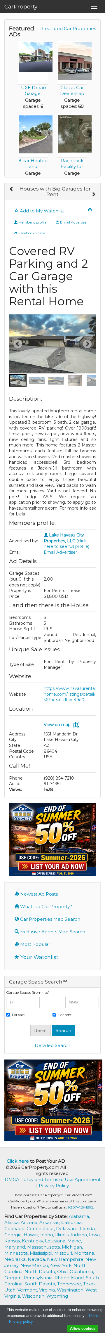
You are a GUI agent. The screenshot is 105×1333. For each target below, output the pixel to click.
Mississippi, (42, 1253)
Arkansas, (50, 1222)
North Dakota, (40, 1271)
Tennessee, (70, 1284)
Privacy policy (21, 1321)
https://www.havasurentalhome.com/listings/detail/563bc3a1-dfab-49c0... (70, 694)
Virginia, (48, 1290)
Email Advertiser (73, 222)
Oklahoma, (82, 1271)
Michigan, (72, 1247)
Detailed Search (52, 1045)
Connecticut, (41, 1228)
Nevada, (37, 1259)
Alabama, (79, 1216)
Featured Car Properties (69, 28)
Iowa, (95, 1234)
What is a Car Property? (45, 906)
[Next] (93, 195)
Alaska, (12, 1222)
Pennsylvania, (39, 1277)
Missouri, (64, 1253)
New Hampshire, (66, 1259)
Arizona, (30, 1222)
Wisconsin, (34, 1296)
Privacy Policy (54, 1185)
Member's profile (32, 222)
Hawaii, (32, 1234)
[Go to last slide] (17, 344)
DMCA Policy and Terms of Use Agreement (53, 1179)
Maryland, (15, 1247)
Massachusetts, (44, 1247)
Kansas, (13, 1241)
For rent (65, 1014)
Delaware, (68, 1228)
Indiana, (80, 1234)
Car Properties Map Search (49, 919)
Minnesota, (17, 1253)
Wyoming (57, 1296)
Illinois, (63, 1234)
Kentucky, (33, 1241)
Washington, (71, 1290)
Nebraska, (16, 1259)
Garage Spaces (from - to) (27, 992)
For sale (18, 1014)
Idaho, (47, 1234)
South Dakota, (40, 1284)
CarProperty (20, 6)
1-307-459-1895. (81, 1207)
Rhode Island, (70, 1277)
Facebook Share (31, 233)
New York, (62, 1265)
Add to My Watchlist (41, 211)
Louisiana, (56, 1241)
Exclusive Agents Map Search (52, 931)
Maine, (74, 1241)
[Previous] (11, 189)
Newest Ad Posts (38, 894)
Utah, (11, 1290)
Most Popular (34, 944)
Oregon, (14, 1277)
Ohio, (63, 1271)
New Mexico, (35, 1265)
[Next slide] (87, 344)
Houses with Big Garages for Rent (55, 191)
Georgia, (14, 1234)
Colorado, (15, 1228)
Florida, (88, 1228)
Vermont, (28, 1290)
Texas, (89, 1284)
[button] (18, 380)
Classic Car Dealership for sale (72, 93)
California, (72, 1222)
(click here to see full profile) (66, 540)
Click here (18, 1161)
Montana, (84, 1253)
